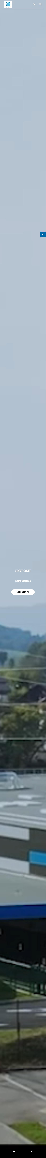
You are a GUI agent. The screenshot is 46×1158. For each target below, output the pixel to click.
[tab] (14, 1151)
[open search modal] (34, 4)
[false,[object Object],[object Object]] (8, 4)
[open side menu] (39, 5)
